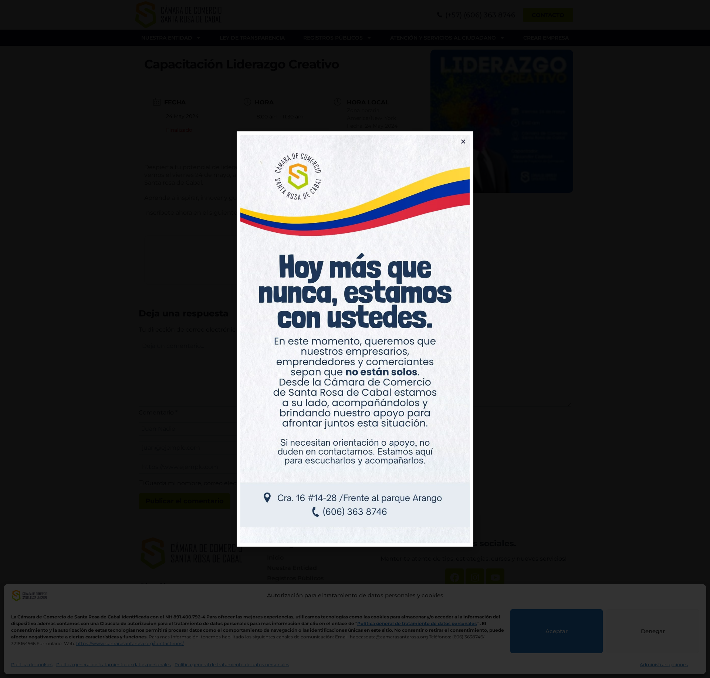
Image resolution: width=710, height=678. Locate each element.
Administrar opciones (664, 664)
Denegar (653, 631)
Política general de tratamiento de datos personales (113, 664)
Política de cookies (32, 664)
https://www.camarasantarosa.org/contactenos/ (130, 643)
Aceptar (556, 631)
